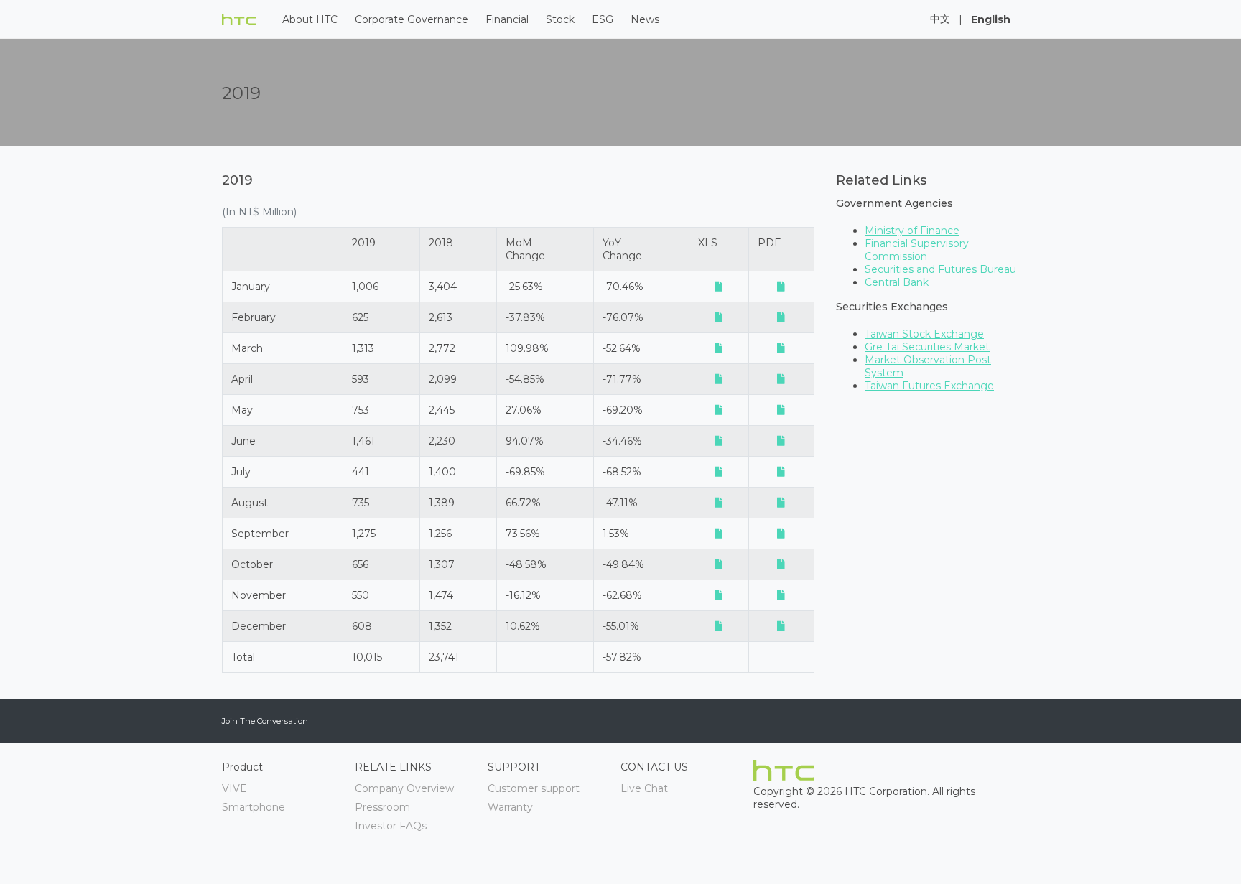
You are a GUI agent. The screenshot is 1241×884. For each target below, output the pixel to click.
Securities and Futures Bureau (940, 269)
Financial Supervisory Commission (917, 250)
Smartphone (253, 807)
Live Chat (644, 788)
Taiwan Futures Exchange (929, 385)
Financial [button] (507, 19)
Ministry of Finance (912, 230)
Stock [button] (560, 19)
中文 (940, 18)
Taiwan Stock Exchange (924, 333)
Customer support (534, 788)
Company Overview (404, 788)
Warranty (510, 807)
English (990, 19)
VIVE (234, 788)
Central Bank (897, 282)
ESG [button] (602, 19)
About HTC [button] (310, 19)
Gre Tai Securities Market (927, 346)
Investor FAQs (391, 825)
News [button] (645, 19)
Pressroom (382, 807)
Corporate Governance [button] (411, 19)
